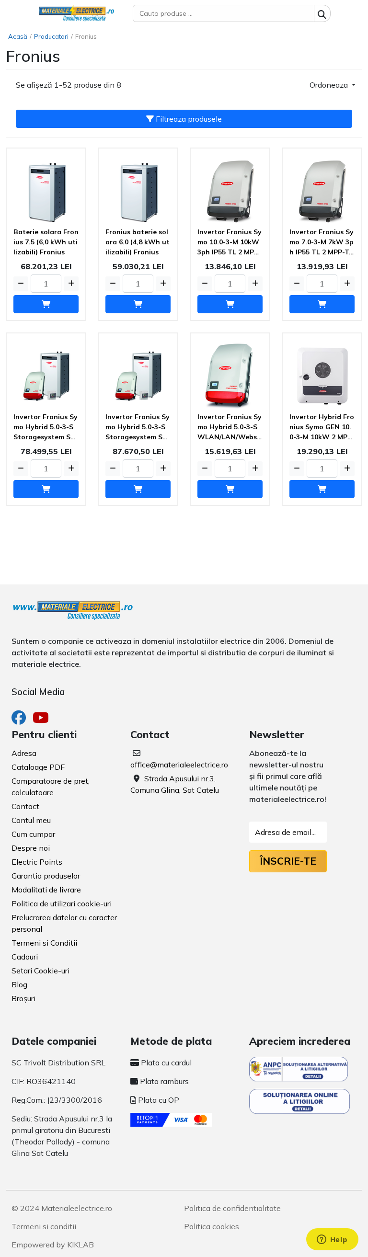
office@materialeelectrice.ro (179, 764)
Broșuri (23, 998)
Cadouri (25, 956)
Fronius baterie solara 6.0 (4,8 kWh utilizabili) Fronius (137, 242)
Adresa (24, 753)
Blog (19, 984)
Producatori (51, 36)
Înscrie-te (288, 861)
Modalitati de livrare (46, 889)
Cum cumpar (33, 834)
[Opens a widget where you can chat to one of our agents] (332, 1240)
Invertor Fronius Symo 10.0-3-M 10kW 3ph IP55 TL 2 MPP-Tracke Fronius (229, 242)
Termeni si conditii (44, 1226)
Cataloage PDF (38, 767)
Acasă (17, 36)
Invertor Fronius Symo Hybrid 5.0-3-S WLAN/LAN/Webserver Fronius (229, 427)
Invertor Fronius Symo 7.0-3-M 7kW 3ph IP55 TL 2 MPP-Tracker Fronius (321, 242)
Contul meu (31, 820)
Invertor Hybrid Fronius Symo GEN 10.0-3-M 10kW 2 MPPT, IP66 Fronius (321, 427)
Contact (25, 806)
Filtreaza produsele (188, 119)
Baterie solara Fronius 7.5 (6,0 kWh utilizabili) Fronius (46, 242)
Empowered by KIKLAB (53, 1244)
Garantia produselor (46, 875)
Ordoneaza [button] (330, 85)
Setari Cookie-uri (40, 970)
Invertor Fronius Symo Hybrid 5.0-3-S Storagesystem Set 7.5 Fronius (137, 427)
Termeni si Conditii (44, 943)
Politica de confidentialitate (232, 1208)
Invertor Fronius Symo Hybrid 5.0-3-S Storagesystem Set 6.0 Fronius (45, 427)
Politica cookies (211, 1226)
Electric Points (37, 862)
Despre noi (31, 848)
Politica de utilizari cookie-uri (62, 903)
